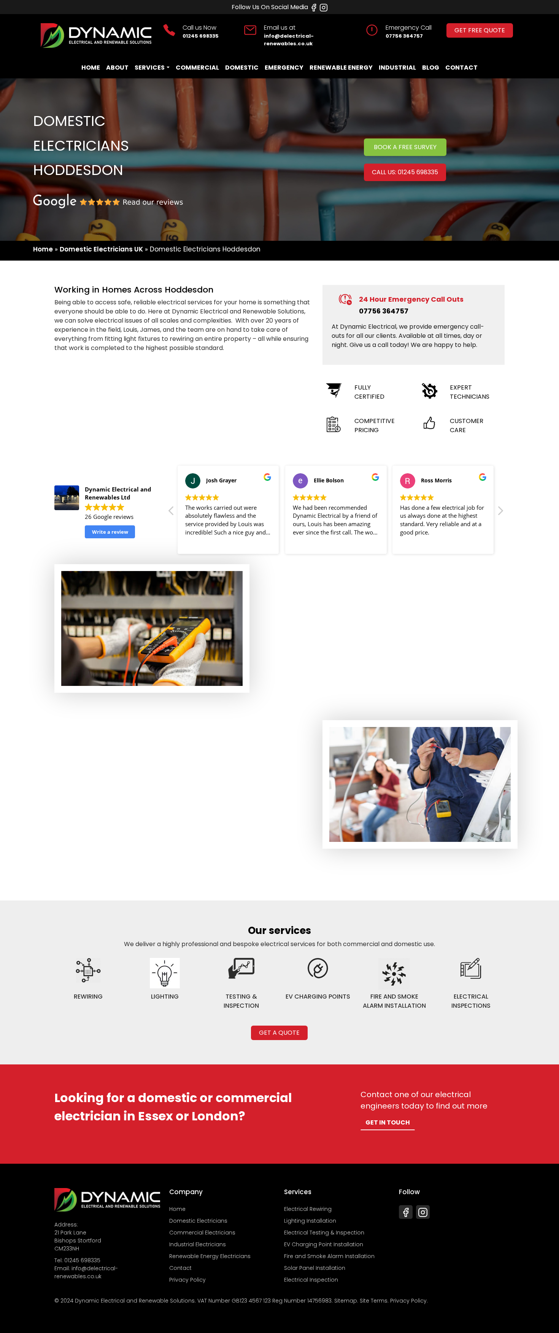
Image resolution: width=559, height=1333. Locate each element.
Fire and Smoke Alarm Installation (329, 1256)
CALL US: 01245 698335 (405, 172)
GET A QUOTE (279, 1032)
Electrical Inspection (311, 1280)
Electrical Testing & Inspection (324, 1232)
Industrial (397, 67)
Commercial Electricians (202, 1232)
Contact (461, 67)
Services (150, 67)
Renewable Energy (341, 67)
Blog (430, 67)
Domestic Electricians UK (101, 249)
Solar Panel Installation (314, 1268)
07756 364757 (404, 36)
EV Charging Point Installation (323, 1244)
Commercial (197, 67)
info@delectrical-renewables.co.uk (289, 39)
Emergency (284, 67)
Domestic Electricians (198, 1221)
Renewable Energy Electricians (210, 1256)
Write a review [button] (110, 531)
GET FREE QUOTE (479, 30)
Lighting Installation (310, 1221)
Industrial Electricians (197, 1244)
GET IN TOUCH (387, 1122)
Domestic (242, 67)
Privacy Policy (187, 1280)
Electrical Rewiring (308, 1209)
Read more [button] (199, 542)
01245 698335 (201, 36)
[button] (500, 512)
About (117, 67)
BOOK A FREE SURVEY (405, 147)
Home (90, 67)
